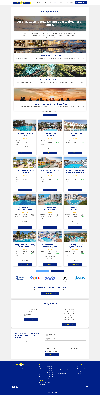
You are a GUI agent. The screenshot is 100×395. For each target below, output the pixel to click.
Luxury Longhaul (41, 21)
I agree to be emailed (42, 24)
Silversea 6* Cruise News (42, 19)
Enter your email (38, 7)
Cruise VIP (55, 19)
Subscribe (50, 27)
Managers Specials (57, 21)
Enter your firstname (39, 11)
